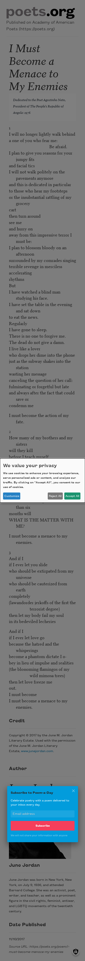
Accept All (72, 496)
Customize (11, 496)
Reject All (55, 496)
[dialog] (42, 480)
